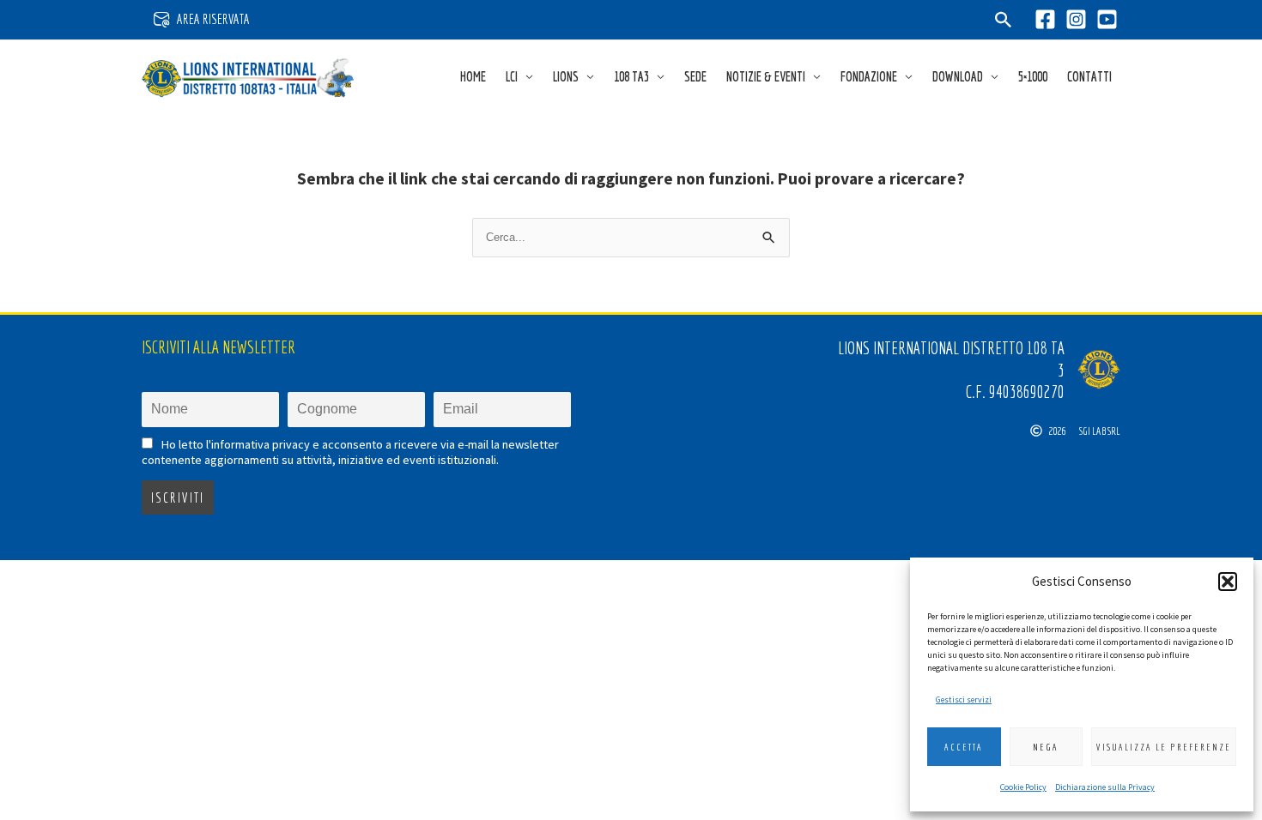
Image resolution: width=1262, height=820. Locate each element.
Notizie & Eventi (765, 76)
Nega (1046, 747)
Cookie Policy (1023, 787)
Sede (695, 76)
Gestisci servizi (964, 699)
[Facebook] (1045, 19)
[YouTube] (1107, 19)
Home (473, 76)
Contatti (1089, 76)
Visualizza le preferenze (1163, 747)
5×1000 (1032, 76)
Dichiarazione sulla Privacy (1105, 787)
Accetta (963, 747)
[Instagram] (1076, 19)
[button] (1227, 581)
